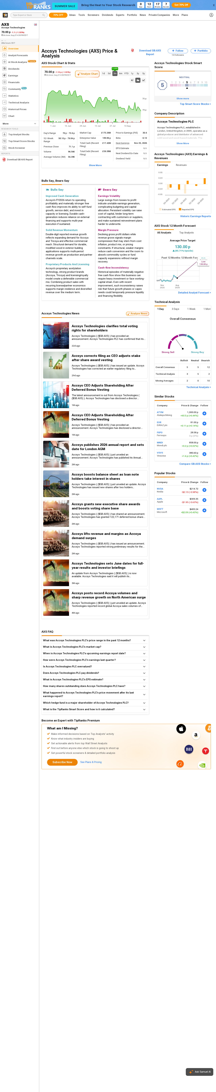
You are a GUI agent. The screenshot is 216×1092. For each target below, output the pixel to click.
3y (138, 73)
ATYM (160, 412)
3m (114, 73)
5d (109, 73)
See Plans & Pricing (91, 762)
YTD (126, 73)
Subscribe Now (62, 762)
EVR (159, 422)
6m (120, 73)
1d (103, 73)
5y (143, 73)
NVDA (160, 489)
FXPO (160, 432)
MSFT (160, 509)
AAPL (160, 499)
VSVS (160, 452)
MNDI (160, 442)
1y (132, 73)
